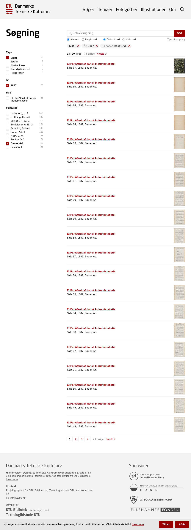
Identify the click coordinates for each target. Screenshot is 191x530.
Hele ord (131, 39)
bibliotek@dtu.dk (16, 497)
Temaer (105, 9)
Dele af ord (113, 39)
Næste (100, 53)
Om (172, 9)
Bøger (88, 9)
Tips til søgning (176, 39)
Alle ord (74, 39)
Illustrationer (153, 9)
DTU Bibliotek (16, 510)
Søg (179, 33)
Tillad (166, 524)
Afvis (182, 524)
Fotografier (126, 9)
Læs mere (12, 479)
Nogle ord (91, 39)
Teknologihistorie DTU (23, 515)
